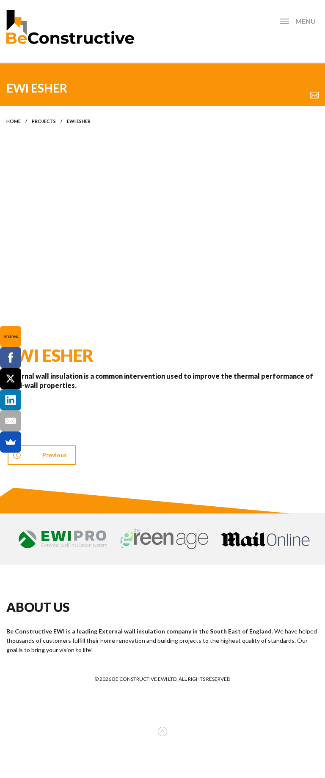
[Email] (10, 420)
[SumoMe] (10, 442)
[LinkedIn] (10, 399)
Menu (305, 21)
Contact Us (314, 95)
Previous (54, 455)
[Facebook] (10, 357)
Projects (44, 121)
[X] (10, 378)
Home (13, 121)
